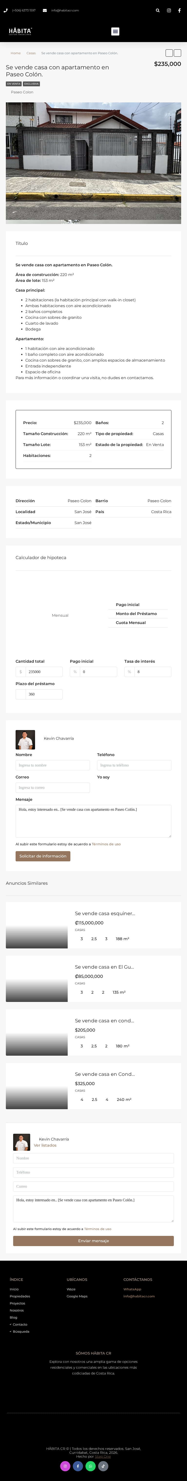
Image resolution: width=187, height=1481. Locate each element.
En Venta (13, 83)
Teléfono (105, 754)
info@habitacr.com (139, 1296)
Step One (103, 1456)
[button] (157, 10)
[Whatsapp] (90, 1466)
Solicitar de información (42, 856)
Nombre (24, 754)
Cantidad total (30, 661)
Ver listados (45, 1145)
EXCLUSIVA (31, 83)
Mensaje (24, 799)
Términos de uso (106, 844)
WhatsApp (132, 1289)
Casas (31, 53)
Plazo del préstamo (35, 683)
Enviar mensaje (93, 1241)
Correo (22, 777)
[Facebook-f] (78, 1466)
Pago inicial (82, 661)
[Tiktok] (103, 1466)
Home (16, 53)
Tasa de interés (139, 661)
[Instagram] (65, 1466)
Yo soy (103, 777)
